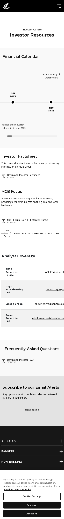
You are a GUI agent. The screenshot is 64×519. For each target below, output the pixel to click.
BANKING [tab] (7, 451)
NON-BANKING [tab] (11, 461)
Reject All (32, 504)
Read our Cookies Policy (17, 489)
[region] (32, 105)
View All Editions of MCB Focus (37, 233)
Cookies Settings (32, 496)
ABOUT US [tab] (8, 441)
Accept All (32, 513)
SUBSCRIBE (32, 410)
